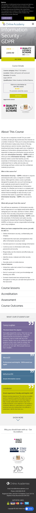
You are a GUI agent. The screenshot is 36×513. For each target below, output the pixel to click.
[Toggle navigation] (33, 24)
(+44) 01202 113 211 (20, 491)
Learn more (7, 18)
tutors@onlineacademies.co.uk (20, 488)
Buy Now (18, 59)
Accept (29, 18)
